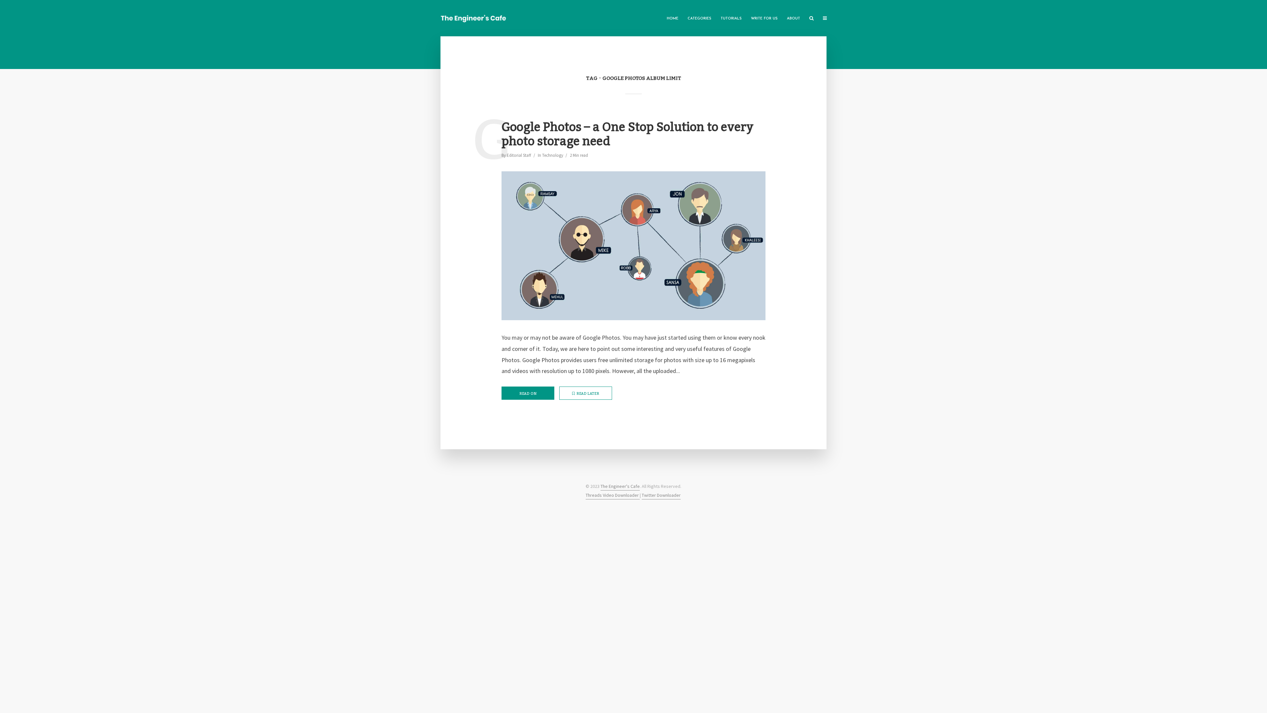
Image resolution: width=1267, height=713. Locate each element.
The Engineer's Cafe (620, 486)
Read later (587, 393)
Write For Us (764, 18)
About (793, 18)
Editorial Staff (519, 155)
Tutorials (731, 18)
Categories (699, 18)
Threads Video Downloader (613, 495)
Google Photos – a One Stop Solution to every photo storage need (628, 134)
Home (672, 18)
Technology (552, 155)
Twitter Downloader (661, 495)
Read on (527, 393)
